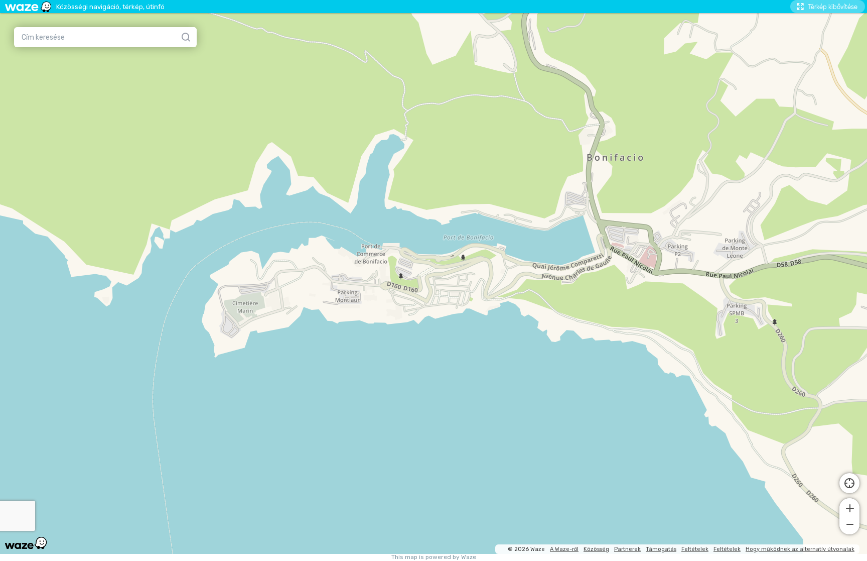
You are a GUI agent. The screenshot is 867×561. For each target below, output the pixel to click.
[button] (849, 507)
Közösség (596, 549)
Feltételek (694, 549)
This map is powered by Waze (433, 557)
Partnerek (627, 549)
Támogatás (661, 549)
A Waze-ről (564, 549)
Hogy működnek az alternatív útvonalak (800, 549)
